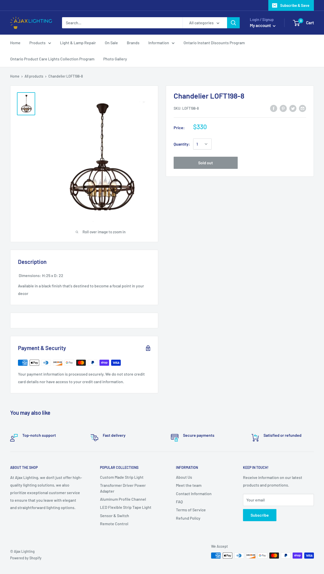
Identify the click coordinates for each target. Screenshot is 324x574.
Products (37, 42)
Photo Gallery (115, 58)
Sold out (205, 162)
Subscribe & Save (294, 5)
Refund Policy (188, 518)
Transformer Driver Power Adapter (123, 488)
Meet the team (188, 485)
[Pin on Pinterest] (283, 108)
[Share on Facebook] (273, 108)
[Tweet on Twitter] (292, 108)
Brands (133, 42)
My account (261, 25)
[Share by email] (302, 108)
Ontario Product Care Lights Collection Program (52, 58)
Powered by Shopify (26, 558)
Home (15, 42)
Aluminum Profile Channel (123, 499)
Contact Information (194, 493)
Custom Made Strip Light (122, 477)
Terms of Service (191, 509)
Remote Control (114, 523)
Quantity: (182, 144)
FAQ (179, 501)
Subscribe (260, 515)
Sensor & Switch (114, 515)
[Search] (233, 22)
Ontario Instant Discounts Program (214, 42)
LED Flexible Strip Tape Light (125, 507)
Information (158, 42)
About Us (184, 477)
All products (34, 76)
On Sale (111, 42)
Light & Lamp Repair (78, 42)
